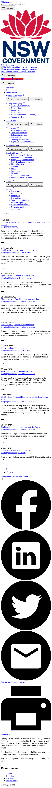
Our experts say (24, 252)
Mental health (16, 173)
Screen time (15, 171)
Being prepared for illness (21, 155)
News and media (17, 207)
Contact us (15, 209)
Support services (17, 117)
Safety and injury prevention (22, 160)
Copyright (10, 776)
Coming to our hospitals (20, 106)
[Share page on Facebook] (26, 529)
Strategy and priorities (20, 200)
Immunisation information (21, 157)
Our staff (21, 453)
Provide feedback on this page (13, 682)
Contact (9, 774)
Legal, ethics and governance (22, 142)
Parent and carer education (21, 178)
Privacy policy (12, 780)
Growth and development (21, 162)
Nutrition (14, 166)
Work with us (16, 193)
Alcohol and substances (20, 175)
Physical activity (17, 164)
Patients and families (26, 301)
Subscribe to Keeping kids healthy (14, 477)
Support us (15, 196)
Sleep (13, 169)
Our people (15, 191)
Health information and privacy (23, 115)
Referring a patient (18, 130)
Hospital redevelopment (20, 205)
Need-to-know (17, 108)
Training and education (20, 139)
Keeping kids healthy (9, 227)
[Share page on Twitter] (26, 630)
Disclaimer (10, 778)
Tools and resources (19, 133)
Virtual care (15, 112)
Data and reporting (18, 202)
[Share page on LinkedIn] (26, 579)
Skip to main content (9, 2)
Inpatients (15, 110)
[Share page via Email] (26, 680)
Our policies (16, 137)
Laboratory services (19, 135)
